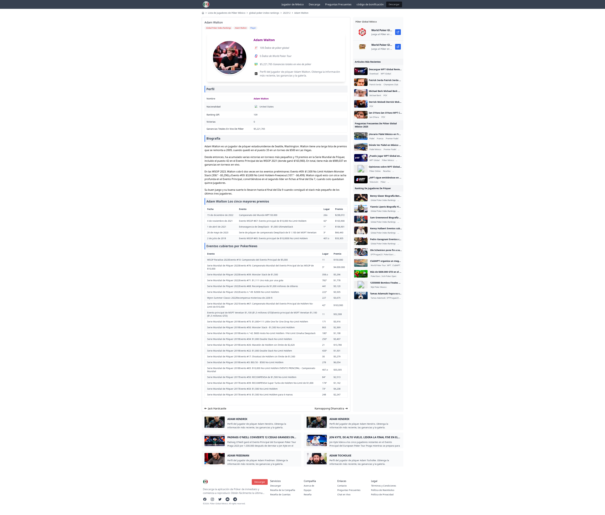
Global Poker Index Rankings (383, 200)
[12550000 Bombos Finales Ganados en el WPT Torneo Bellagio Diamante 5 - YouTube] (361, 284)
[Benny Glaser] (361, 198)
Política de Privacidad (382, 494)
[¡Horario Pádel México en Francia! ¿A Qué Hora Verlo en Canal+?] (361, 136)
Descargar (394, 4)
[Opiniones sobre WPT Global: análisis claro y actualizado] (361, 168)
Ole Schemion (401, 254)
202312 (287, 12)
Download (373, 74)
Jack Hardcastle (217, 408)
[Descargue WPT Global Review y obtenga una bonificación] (361, 71)
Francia (380, 138)
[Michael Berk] (361, 93)
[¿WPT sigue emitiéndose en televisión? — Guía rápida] (361, 179)
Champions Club (391, 84)
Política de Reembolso (382, 490)
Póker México (388, 160)
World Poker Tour (378, 265)
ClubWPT (396, 265)
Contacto (342, 485)
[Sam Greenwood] (361, 219)
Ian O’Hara (374, 117)
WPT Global (386, 74)
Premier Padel (392, 138)
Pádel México (375, 149)
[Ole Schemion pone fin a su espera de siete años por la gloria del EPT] (361, 252)
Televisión (373, 182)
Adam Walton (301, 12)
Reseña (307, 494)
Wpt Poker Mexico (378, 287)
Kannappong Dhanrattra (329, 408)
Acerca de (309, 485)
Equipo (307, 490)
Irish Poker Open (389, 276)
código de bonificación (370, 4)
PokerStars (388, 254)
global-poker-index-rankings (264, 12)
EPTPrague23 (377, 254)
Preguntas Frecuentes (338, 4)
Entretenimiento (395, 182)
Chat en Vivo (343, 494)
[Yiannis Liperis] (361, 208)
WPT (389, 265)
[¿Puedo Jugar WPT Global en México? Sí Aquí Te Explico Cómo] (361, 158)
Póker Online (375, 171)
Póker (383, 182)
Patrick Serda (375, 84)
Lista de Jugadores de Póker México (226, 12)
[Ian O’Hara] (361, 114)
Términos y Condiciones (383, 485)
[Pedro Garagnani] (361, 241)
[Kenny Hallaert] (361, 230)
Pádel (371, 138)
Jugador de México (293, 4)
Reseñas (387, 171)
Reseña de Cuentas (280, 494)
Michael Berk (375, 95)
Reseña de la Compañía (282, 490)
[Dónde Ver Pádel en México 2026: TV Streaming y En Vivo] (361, 147)
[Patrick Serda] (361, 82)
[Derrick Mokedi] (361, 104)
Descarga (314, 4)
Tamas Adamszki (378, 298)
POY (385, 95)
